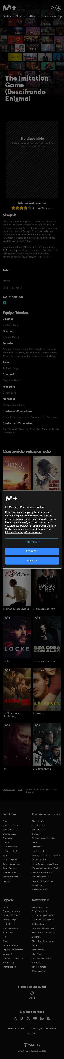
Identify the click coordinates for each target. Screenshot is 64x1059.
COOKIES (32, 1033)
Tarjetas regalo (39, 967)
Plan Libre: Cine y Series (43, 941)
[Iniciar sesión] (58, 7)
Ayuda (32, 998)
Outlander (37, 834)
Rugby (5, 941)
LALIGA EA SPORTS (11, 915)
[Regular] (21, 208)
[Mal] (17, 208)
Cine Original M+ (10, 825)
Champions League (11, 911)
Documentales (9, 872)
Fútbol (31, 16)
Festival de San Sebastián (43, 872)
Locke (6, 661)
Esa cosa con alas (44, 661)
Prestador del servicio (18, 1028)
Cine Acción (8, 838)
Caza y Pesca (38, 885)
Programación (9, 967)
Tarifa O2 (36, 962)
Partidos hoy (8, 962)
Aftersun (38, 713)
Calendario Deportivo (13, 958)
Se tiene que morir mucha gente (44, 840)
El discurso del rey (44, 608)
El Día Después (9, 924)
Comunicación (38, 971)
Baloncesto (8, 932)
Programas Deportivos (42, 881)
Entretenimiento (10, 877)
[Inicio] (9, 7)
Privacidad (51, 1028)
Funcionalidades (39, 911)
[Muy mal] (13, 208)
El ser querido (38, 821)
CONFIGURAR (32, 542)
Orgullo (6, 881)
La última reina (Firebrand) (12, 715)
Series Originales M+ (12, 859)
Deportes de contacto (13, 949)
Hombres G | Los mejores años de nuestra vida (46, 857)
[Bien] (25, 208)
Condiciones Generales (43, 920)
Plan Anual (37, 954)
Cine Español (9, 829)
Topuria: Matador (11, 945)
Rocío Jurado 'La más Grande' (46, 864)
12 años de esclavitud (16, 608)
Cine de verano (10, 847)
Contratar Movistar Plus (43, 928)
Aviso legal (37, 1028)
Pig (4, 768)
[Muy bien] (30, 208)
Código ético (38, 924)
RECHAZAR (32, 551)
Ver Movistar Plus (40, 907)
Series (7, 16)
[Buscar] (52, 7)
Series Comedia (10, 868)
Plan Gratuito (38, 949)
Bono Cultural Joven (41, 958)
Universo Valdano (11, 928)
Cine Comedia (9, 834)
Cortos (6, 842)
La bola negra (38, 825)
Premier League (10, 920)
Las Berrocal (38, 851)
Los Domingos (38, 829)
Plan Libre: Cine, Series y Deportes (43, 934)
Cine (19, 16)
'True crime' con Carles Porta (45, 868)
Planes (35, 945)
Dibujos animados (40, 877)
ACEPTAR (32, 560)
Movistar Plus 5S (39, 889)
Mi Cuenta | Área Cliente (43, 915)
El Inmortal (37, 847)
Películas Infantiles (11, 851)
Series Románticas (11, 864)
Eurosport (7, 954)
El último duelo (42, 768)
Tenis (5, 937)
